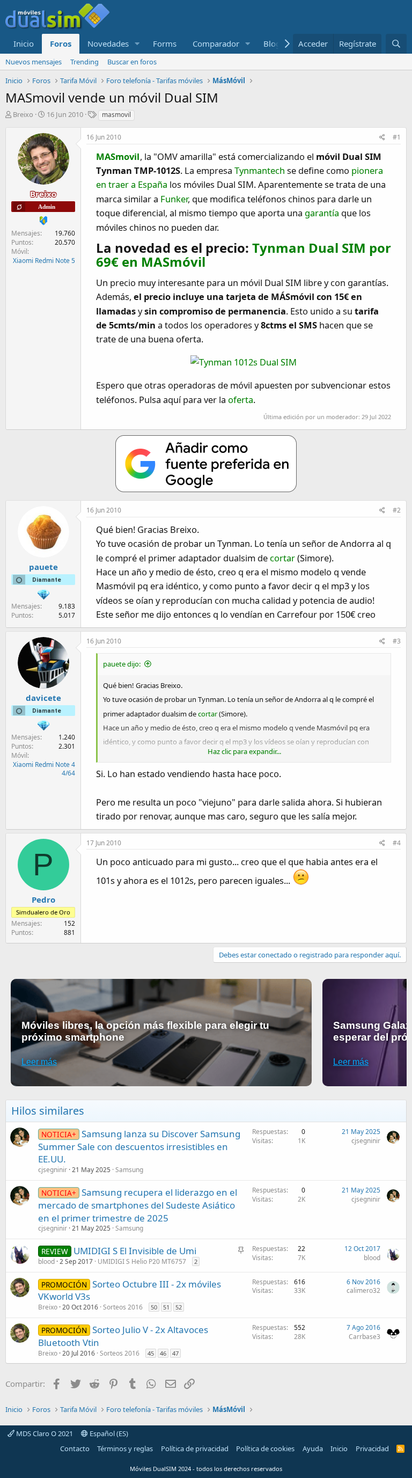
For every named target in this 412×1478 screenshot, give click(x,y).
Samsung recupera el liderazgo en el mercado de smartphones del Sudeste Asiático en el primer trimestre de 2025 (137, 1205)
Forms (164, 43)
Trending (84, 62)
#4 (397, 842)
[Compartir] (382, 137)
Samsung (129, 1169)
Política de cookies (265, 1448)
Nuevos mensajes (33, 62)
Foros (60, 43)
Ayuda (313, 1448)
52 (178, 1307)
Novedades (108, 43)
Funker (174, 199)
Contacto (75, 1448)
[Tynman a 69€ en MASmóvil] (243, 362)
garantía (322, 213)
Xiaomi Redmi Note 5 (44, 260)
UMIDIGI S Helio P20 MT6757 (142, 1261)
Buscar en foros (132, 62)
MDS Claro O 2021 (43, 1433)
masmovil (116, 114)
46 (163, 1353)
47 (175, 1353)
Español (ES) (108, 1433)
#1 (397, 137)
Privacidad (372, 1448)
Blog (272, 43)
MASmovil (117, 156)
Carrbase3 (364, 1336)
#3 (397, 641)
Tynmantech (259, 170)
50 (154, 1307)
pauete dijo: (122, 664)
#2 (397, 510)
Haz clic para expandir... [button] (244, 751)
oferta (240, 399)
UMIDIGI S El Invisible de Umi (134, 1251)
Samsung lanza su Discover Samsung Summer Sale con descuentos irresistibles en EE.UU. (139, 1147)
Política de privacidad (195, 1448)
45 (151, 1353)
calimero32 (363, 1290)
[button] (137, 44)
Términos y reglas (125, 1448)
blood (46, 1261)
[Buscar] (396, 44)
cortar (282, 558)
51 (166, 1307)
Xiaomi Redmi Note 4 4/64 (44, 769)
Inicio (23, 43)
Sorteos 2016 (123, 1307)
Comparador (216, 43)
